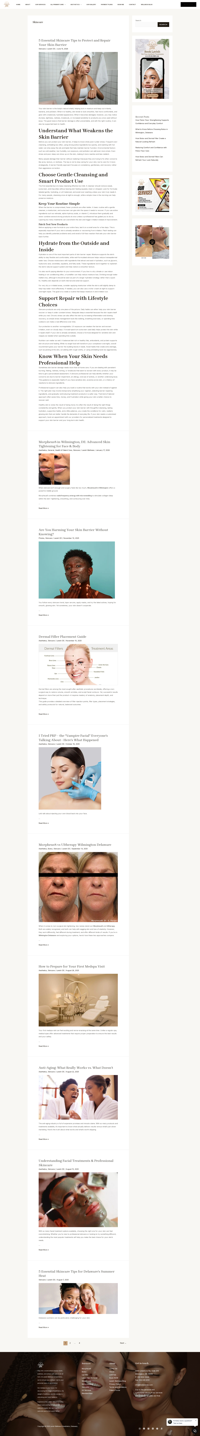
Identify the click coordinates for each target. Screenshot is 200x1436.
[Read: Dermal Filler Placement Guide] (78, 664)
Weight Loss (86, 1381)
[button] (188, 4)
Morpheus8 (86, 1369)
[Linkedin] (153, 1429)
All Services (86, 1390)
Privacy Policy (115, 1384)
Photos (41, 538)
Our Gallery (91, 4)
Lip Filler (85, 1375)
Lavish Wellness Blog (117, 1381)
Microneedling (87, 1384)
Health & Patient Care (63, 450)
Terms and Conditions (117, 1387)
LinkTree (112, 1375)
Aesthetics (75, 4)
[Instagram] (171, 4)
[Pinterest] (148, 1429)
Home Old (113, 1369)
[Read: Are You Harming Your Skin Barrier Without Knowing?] (77, 570)
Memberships (87, 1393)
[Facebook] (176, 4)
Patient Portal (114, 1390)
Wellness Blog (146, 4)
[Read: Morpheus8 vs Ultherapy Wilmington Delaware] (78, 887)
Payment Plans (107, 4)
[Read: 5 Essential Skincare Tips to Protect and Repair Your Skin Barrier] (78, 78)
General (51, 450)
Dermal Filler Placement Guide (62, 637)
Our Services (40, 4)
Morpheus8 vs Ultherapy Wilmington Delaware (75, 845)
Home (18, 4)
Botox (50, 849)
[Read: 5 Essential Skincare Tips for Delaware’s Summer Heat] (78, 1298)
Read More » (44, 508)
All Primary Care (57, 4)
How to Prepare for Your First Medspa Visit (72, 966)
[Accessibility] (157, 1429)
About (27, 4)
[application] (65, 4)
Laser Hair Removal (89, 1378)
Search (138, 20)
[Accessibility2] (161, 1429)
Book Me (121, 4)
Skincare (42, 49)
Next (123, 1343)
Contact (132, 4)
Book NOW (113, 1378)
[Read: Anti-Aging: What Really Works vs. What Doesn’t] (78, 1097)
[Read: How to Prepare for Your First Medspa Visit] (78, 1000)
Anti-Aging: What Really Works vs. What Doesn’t (76, 1068)
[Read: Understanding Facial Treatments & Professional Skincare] (78, 1200)
